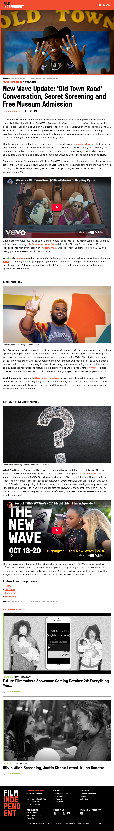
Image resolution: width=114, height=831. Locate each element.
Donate (83, 796)
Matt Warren (13, 111)
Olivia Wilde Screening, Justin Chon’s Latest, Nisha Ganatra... (55, 768)
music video (83, 144)
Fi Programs (58, 802)
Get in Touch (31, 813)
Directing (35, 79)
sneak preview (92, 473)
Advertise (84, 799)
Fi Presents (58, 799)
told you (20, 258)
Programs (9, 677)
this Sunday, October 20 (40, 244)
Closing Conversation (46, 378)
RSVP (6, 261)
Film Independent (12, 82)
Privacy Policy (69, 823)
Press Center (31, 818)
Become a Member (88, 794)
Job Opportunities (33, 815)
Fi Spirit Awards (59, 796)
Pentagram (88, 823)
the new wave (50, 79)
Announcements (18, 79)
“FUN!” (92, 367)
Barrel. (103, 823)
